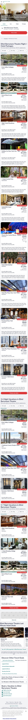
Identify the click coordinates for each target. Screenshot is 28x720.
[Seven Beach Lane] (14, 101)
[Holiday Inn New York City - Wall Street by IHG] (14, 157)
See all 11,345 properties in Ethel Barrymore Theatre (14, 649)
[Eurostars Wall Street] (14, 382)
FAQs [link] (20, 702)
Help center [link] (16, 702)
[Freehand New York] (14, 326)
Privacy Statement (6, 718)
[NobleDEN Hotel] (14, 213)
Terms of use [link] (11, 702)
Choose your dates (14, 393)
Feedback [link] (20, 703)
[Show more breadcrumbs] (2, 38)
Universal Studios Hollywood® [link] (8, 666)
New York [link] (6, 38)
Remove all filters (4, 408)
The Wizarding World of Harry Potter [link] (9, 673)
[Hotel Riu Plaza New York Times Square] (14, 298)
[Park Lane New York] (14, 600)
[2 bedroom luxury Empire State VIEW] (14, 449)
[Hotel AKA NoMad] (14, 270)
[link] (14, 690)
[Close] (25, 711)
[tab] (4, 24)
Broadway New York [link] (6, 671)
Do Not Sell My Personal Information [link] (11, 703)
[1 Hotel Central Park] (14, 185)
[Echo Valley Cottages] (14, 73)
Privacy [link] (7, 702)
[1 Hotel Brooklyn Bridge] (14, 555)
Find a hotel (14, 32)
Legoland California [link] (6, 668)
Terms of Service (13, 718)
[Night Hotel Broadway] (14, 129)
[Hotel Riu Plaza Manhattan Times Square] (14, 354)
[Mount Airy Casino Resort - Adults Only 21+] (14, 242)
